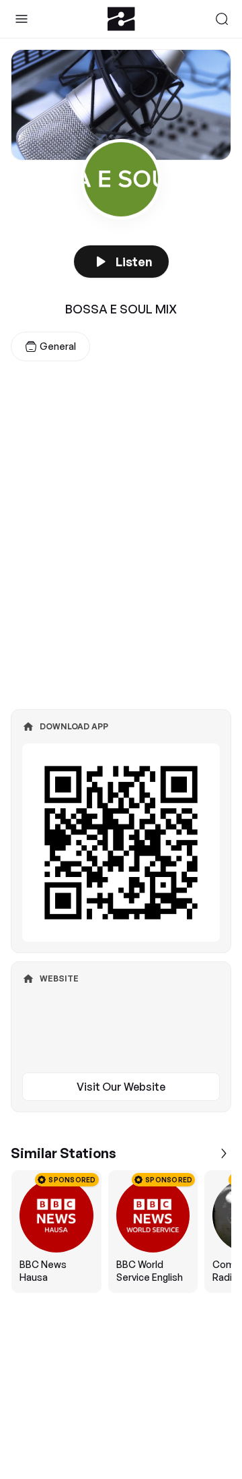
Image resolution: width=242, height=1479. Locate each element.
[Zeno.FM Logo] (121, 19)
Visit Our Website (121, 1086)
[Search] (222, 19)
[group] (121, 1232)
